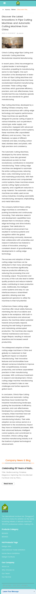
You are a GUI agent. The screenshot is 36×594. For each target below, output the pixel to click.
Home (7, 9)
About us (5, 566)
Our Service (6, 577)
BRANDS (5, 533)
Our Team (6, 573)
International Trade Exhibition (13, 550)
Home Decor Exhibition (11, 553)
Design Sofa (6, 546)
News (13, 9)
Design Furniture (8, 557)
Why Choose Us (8, 570)
